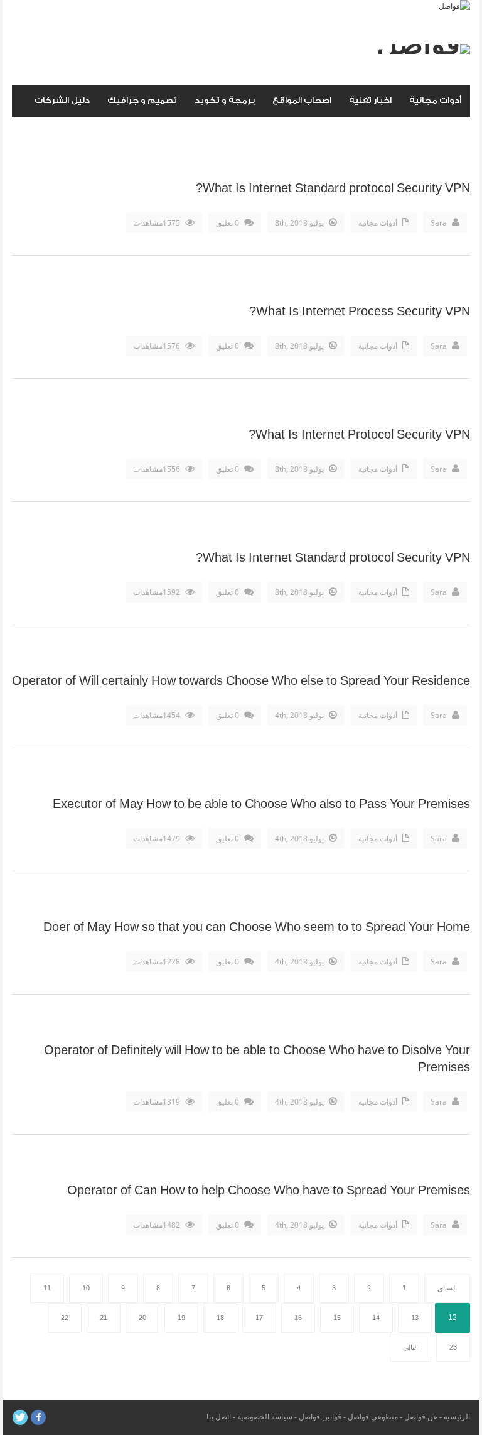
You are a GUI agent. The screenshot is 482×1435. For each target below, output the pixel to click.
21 (103, 1317)
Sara (439, 222)
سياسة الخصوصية (264, 1416)
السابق (447, 1288)
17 (259, 1317)
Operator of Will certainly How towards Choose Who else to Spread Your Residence (241, 681)
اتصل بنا (218, 1416)
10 (86, 1288)
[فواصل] (454, 6)
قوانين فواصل (320, 1416)
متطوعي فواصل (373, 1416)
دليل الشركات (62, 100)
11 (47, 1288)
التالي (410, 1347)
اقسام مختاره (371, 131)
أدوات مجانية (435, 100)
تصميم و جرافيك (142, 100)
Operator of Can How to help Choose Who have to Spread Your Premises (268, 1191)
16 (298, 1317)
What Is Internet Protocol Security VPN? (359, 435)
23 (453, 1347)
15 (337, 1317)
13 (415, 1317)
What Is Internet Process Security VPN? (359, 312)
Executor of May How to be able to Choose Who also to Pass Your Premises (261, 804)
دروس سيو (439, 131)
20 (142, 1317)
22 (64, 1317)
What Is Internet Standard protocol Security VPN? (333, 188)
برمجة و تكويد (225, 100)
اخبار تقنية (370, 100)
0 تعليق (227, 222)
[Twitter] (20, 1417)
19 (181, 1317)
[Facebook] (38, 1417)
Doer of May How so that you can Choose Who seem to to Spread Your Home (256, 927)
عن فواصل (420, 1416)
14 (376, 1317)
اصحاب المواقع (301, 100)
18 (220, 1317)
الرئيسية (457, 1416)
